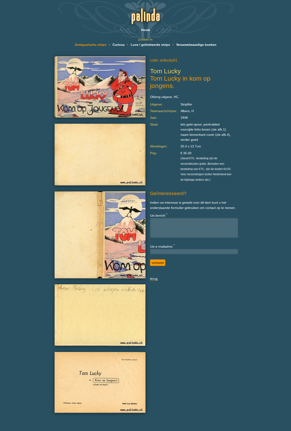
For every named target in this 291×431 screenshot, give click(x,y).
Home (145, 30)
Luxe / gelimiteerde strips (150, 44)
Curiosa (119, 44)
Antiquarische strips (90, 44)
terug (154, 278)
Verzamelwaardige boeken (196, 44)
